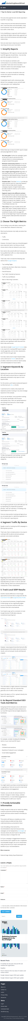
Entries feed (4, 1006)
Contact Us (3, 989)
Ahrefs (13, 358)
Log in (2, 1003)
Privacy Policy (4, 995)
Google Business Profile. (19, 597)
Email (2, 893)
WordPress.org (4, 1011)
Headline (3, 968)
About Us (3, 987)
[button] (3, 7)
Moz (12, 385)
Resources (3, 997)
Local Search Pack (5, 597)
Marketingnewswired (13, 1016)
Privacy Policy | (9, 1018)
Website (3, 899)
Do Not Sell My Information (18, 1018)
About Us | (21, 1016)
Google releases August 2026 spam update (12, 975)
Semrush (18, 181)
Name (3, 886)
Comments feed (5, 1009)
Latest (2, 992)
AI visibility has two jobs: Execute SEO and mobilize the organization (12, 964)
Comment (4, 870)
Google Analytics (12, 260)
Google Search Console (17, 347)
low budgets (21, 831)
